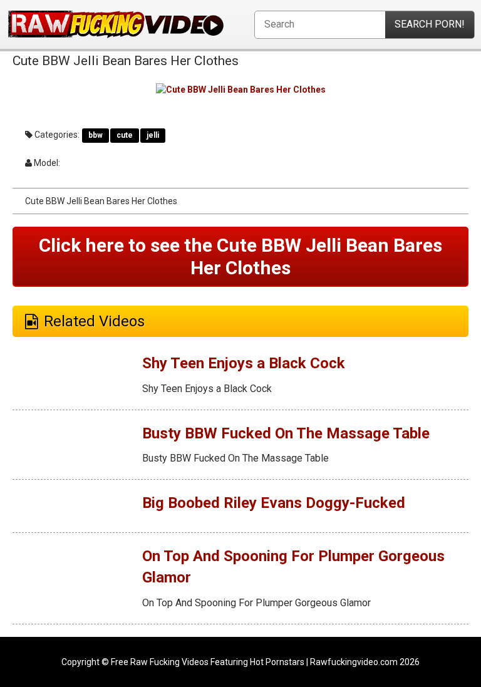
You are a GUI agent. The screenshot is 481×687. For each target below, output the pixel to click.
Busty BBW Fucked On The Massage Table (286, 433)
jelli (153, 135)
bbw (95, 135)
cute (124, 135)
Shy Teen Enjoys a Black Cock (243, 363)
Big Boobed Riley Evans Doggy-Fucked (273, 503)
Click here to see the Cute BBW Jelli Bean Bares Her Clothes (240, 256)
